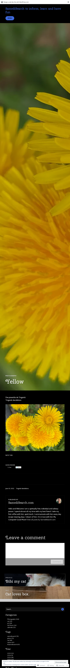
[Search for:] (35, 609)
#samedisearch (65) (13, 644)
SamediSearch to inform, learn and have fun (33, 10)
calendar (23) (11, 627)
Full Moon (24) (11, 625)
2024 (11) (10, 655)
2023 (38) (10, 657)
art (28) (9, 623)
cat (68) (9, 640)
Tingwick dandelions (22, 488)
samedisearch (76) (13, 636)
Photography (10, 376)
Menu (10, 18)
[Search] (62, 609)
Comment (57, 562)
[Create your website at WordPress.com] (35, 2)
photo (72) (10, 638)
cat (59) (9, 621)
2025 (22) (10, 653)
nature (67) (10, 642)
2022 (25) (10, 659)
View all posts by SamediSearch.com (41, 520)
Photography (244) (13, 619)
